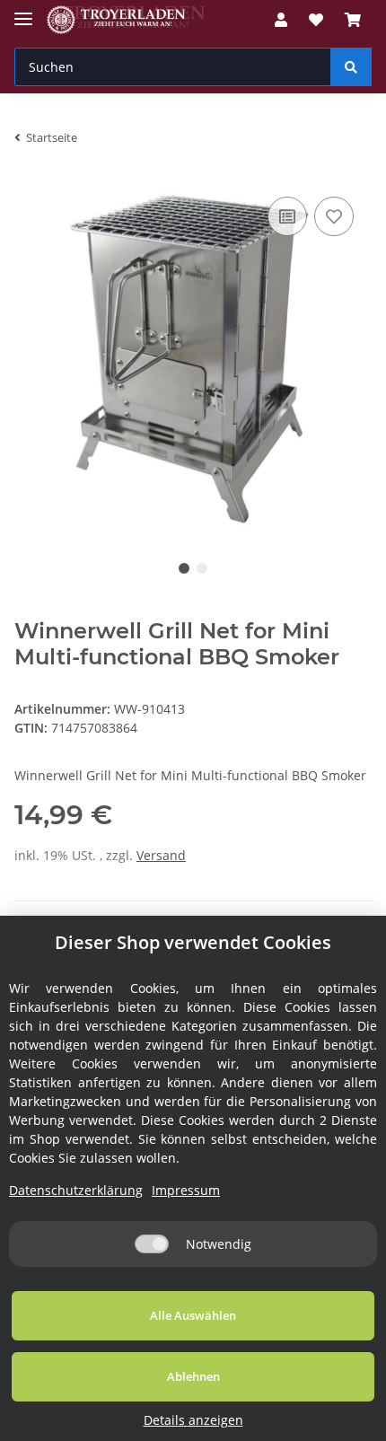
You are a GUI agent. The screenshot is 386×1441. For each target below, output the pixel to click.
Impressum (186, 1190)
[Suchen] (351, 67)
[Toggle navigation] (23, 11)
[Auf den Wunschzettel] (334, 216)
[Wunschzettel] (316, 20)
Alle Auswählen (193, 1315)
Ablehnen (193, 1376)
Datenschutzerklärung (76, 1190)
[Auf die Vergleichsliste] (287, 216)
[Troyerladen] (126, 20)
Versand (161, 855)
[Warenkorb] (353, 20)
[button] (281, 20)
